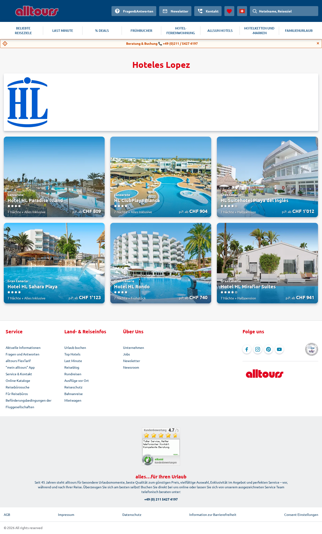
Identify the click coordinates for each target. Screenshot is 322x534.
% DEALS (102, 30)
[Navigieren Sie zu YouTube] (279, 349)
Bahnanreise (73, 393)
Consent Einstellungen (301, 514)
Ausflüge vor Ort (76, 380)
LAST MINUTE (62, 30)
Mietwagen (72, 400)
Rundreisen (72, 374)
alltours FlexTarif (18, 361)
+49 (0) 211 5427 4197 (161, 499)
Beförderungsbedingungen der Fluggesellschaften (28, 403)
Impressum (66, 514)
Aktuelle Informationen (23, 347)
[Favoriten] (229, 11)
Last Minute (73, 361)
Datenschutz (131, 514)
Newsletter (131, 361)
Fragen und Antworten (22, 354)
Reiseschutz (73, 387)
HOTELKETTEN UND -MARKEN (259, 30)
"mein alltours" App (20, 367)
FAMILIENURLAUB (299, 30)
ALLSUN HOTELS (220, 30)
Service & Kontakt (19, 374)
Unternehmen (133, 347)
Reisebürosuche (17, 387)
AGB (7, 514)
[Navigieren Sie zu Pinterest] (268, 349)
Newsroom (131, 367)
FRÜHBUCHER (141, 30)
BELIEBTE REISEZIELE (23, 30)
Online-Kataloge (18, 380)
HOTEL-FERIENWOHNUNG (180, 30)
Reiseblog (71, 367)
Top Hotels (72, 354)
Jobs (126, 354)
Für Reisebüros (17, 393)
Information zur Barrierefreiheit (212, 514)
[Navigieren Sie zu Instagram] (257, 349)
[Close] (318, 43)
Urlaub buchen (75, 347)
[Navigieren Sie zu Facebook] (247, 349)
